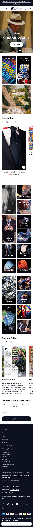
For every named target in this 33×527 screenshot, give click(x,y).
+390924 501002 (15, 486)
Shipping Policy (7, 449)
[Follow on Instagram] (8, 504)
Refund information (6, 460)
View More (16, 45)
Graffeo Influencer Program (8, 465)
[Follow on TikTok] (22, 504)
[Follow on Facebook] (3, 504)
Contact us (5, 433)
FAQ (3, 436)
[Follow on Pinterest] (12, 504)
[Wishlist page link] (30, 9)
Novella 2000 (8, 379)
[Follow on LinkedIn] (26, 504)
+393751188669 (14, 490)
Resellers (5, 439)
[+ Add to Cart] (23, 167)
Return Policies (7, 446)
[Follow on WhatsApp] (3, 508)
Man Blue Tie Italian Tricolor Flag (14, 172)
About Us (5, 430)
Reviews (4, 442)
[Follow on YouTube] (17, 504)
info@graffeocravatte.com (14, 493)
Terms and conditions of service (6, 454)
